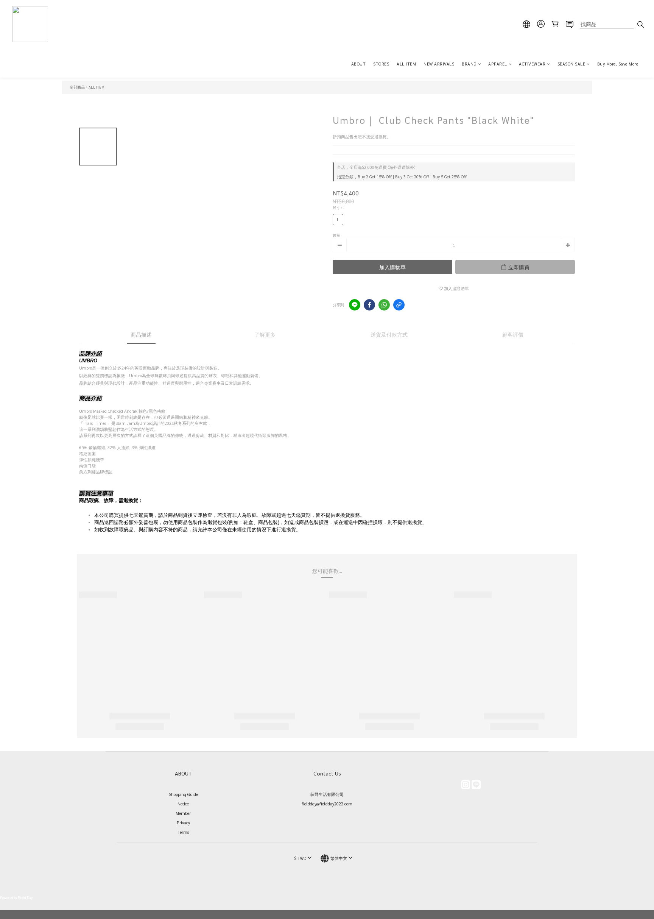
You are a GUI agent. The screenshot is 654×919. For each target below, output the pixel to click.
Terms (183, 832)
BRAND (469, 64)
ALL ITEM (406, 64)
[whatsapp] (384, 304)
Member (183, 813)
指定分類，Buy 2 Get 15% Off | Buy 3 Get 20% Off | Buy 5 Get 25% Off (402, 176)
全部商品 (77, 87)
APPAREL (497, 64)
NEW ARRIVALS (439, 64)
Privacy (183, 822)
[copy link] (399, 304)
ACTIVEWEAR (532, 64)
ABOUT (358, 64)
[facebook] (369, 304)
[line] (354, 304)
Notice (183, 804)
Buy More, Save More (617, 64)
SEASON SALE (571, 64)
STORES (381, 64)
